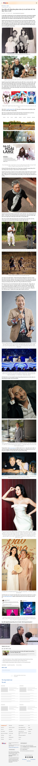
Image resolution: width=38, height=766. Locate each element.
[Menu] (1, 2)
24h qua (29, 733)
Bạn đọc (10, 739)
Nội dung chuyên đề (22, 735)
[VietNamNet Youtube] (28, 757)
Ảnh (29, 725)
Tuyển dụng (29, 760)
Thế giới (2, 739)
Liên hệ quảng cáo (24, 743)
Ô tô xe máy (11, 733)
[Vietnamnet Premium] (4, 725)
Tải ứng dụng (24, 759)
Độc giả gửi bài (33, 759)
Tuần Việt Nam (21, 725)
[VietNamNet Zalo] (32, 757)
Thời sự (2, 729)
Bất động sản (11, 737)
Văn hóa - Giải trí (11, 727)
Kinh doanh (3, 731)
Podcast (29, 731)
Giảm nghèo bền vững (22, 729)
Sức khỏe (10, 729)
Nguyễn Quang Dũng (10, 109)
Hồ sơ (19, 739)
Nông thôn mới (21, 731)
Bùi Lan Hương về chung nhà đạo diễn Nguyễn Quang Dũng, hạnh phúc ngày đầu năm (22, 652)
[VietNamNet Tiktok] (30, 757)
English (20, 737)
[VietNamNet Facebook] (26, 757)
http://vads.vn (25, 749)
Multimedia (30, 729)
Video (29, 727)
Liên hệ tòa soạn (11, 749)
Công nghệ (11, 731)
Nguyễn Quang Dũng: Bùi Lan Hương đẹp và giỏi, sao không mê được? (15, 660)
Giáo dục (2, 737)
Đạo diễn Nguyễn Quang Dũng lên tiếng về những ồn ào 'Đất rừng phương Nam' (17, 662)
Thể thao (2, 735)
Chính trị (2, 727)
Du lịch (10, 735)
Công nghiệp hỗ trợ (22, 727)
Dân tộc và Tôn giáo (4, 733)
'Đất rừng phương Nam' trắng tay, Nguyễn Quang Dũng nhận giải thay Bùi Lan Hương (18, 659)
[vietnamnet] (5, 3)
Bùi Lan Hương (12, 448)
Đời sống (10, 725)
